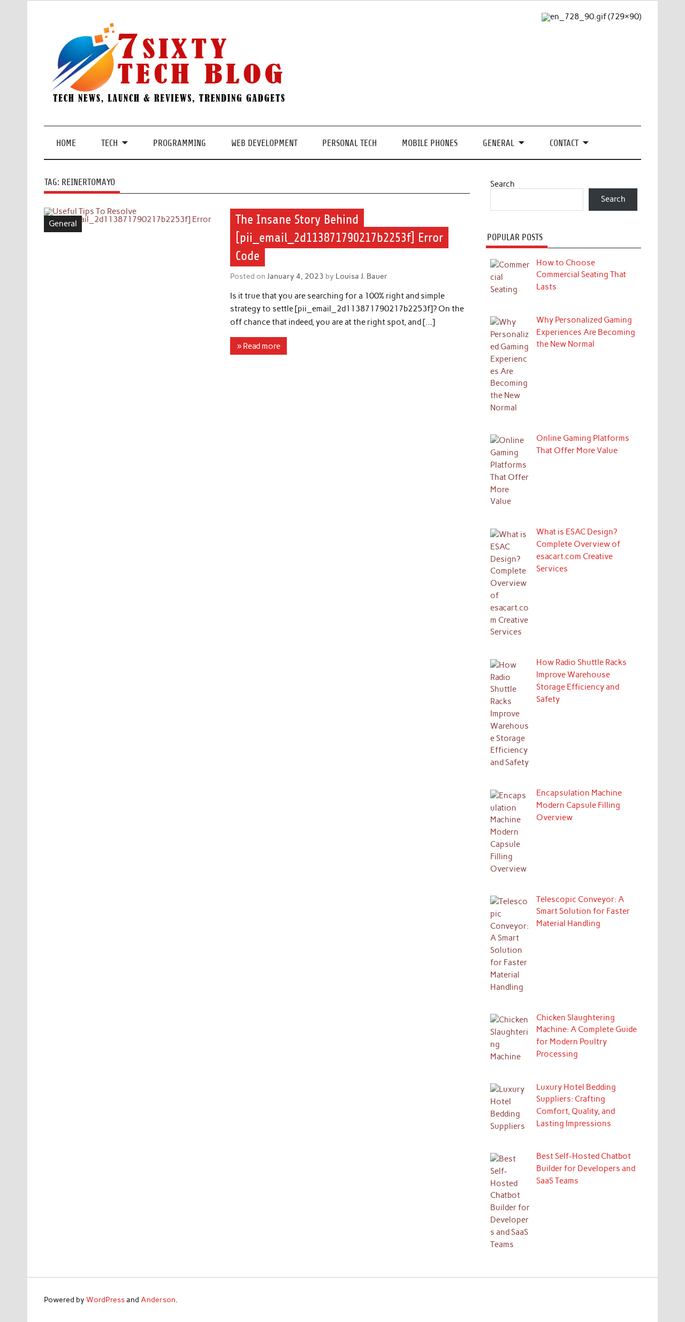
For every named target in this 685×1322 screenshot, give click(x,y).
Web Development (264, 143)
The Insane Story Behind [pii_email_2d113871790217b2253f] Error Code (339, 237)
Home (66, 143)
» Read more (258, 346)
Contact (564, 143)
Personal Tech (349, 143)
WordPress (105, 1299)
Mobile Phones (430, 143)
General (498, 143)
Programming (179, 143)
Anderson (158, 1299)
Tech (109, 143)
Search (502, 184)
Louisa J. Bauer (361, 276)
